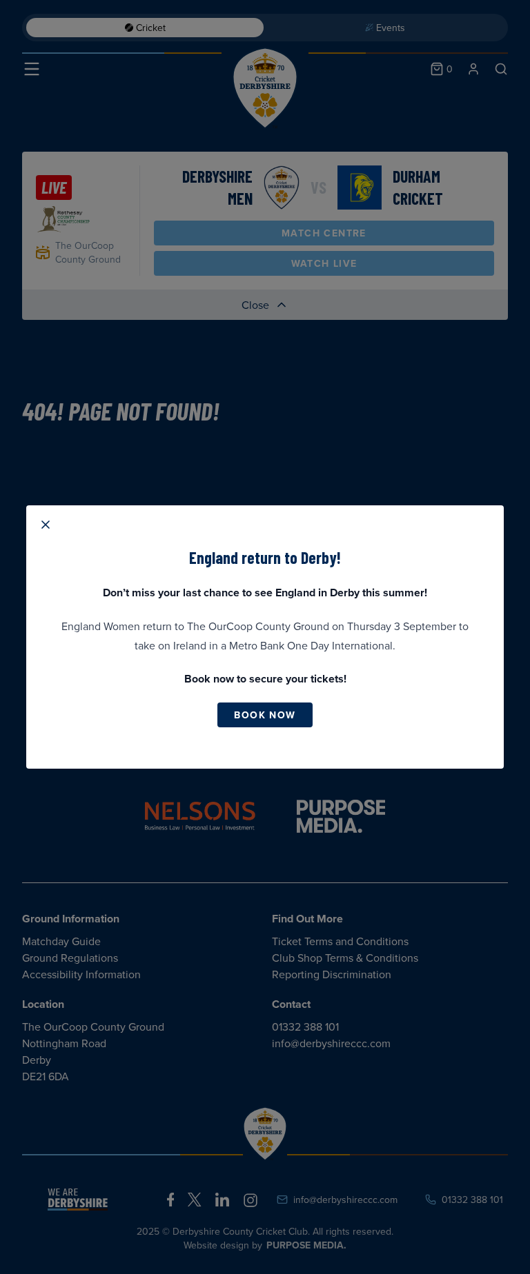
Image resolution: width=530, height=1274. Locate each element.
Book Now (264, 715)
